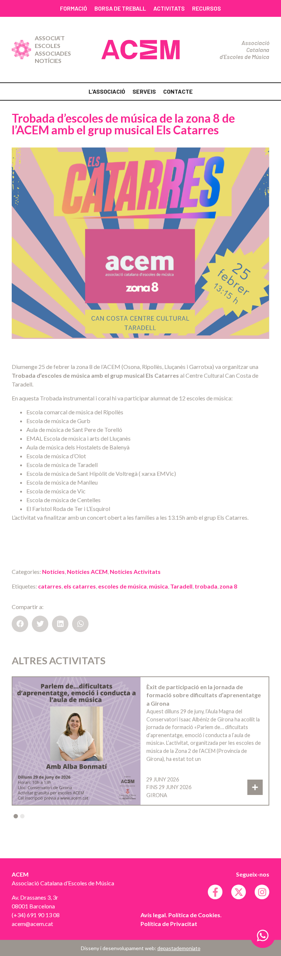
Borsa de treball (120, 8)
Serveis (144, 91)
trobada (206, 586)
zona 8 (228, 586)
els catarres (80, 586)
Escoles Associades (53, 49)
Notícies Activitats (135, 571)
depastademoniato (179, 948)
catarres (49, 586)
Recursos (206, 8)
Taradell (181, 586)
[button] (20, 624)
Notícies (48, 60)
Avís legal (153, 914)
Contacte (178, 91)
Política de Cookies (194, 914)
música (158, 586)
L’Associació (107, 91)
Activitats (169, 8)
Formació (73, 8)
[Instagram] (262, 892)
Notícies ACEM (87, 571)
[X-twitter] (238, 892)
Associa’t (50, 37)
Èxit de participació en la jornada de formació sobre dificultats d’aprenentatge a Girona (203, 695)
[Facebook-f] (215, 892)
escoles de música (122, 586)
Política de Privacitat (168, 923)
